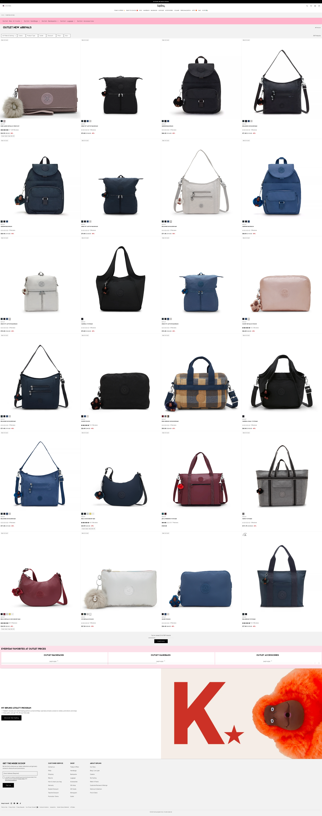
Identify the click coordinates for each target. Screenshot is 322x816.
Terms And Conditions (172, 416)
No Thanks (184, 421)
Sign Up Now (170, 421)
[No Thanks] (189, 392)
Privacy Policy (175, 414)
